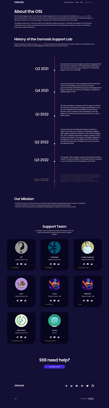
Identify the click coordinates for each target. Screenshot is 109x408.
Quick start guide (69, 2)
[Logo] (19, 2)
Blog (82, 2)
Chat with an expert (54, 366)
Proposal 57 (82, 16)
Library (77, 2)
